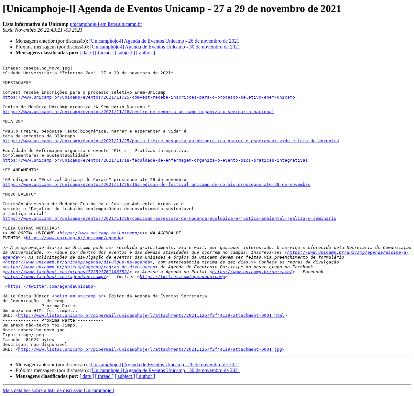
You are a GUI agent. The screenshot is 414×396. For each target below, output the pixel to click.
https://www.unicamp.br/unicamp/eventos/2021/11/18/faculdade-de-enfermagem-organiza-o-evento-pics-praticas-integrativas (155, 160)
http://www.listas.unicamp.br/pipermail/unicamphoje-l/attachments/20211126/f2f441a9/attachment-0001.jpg (150, 349)
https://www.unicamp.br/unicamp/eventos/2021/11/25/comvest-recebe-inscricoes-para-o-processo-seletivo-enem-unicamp (149, 97)
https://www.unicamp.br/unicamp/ (100, 232)
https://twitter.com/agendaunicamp (182, 276)
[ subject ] (125, 52)
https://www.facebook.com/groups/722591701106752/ (67, 271)
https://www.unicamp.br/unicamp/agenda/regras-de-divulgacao (80, 266)
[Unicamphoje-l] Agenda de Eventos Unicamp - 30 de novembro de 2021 (165, 46)
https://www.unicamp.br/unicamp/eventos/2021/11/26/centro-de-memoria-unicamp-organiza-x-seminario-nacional (138, 111)
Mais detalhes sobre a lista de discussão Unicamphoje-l (58, 390)
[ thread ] (104, 52)
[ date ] (87, 52)
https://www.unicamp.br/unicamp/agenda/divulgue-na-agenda (77, 262)
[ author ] (145, 52)
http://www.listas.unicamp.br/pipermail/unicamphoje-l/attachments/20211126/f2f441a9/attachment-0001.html (151, 315)
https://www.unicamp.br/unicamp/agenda (74, 237)
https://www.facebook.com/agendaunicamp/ (55, 276)
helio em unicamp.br (79, 296)
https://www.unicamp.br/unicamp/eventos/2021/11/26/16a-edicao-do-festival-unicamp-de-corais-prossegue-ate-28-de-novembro (156, 184)
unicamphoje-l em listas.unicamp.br (106, 24)
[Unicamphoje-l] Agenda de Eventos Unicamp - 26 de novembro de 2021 (164, 41)
